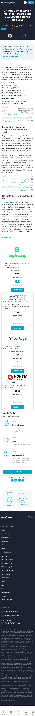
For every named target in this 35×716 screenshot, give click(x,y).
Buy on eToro (7, 237)
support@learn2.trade (12, 616)
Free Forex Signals (7, 559)
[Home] (10, 2)
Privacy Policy (5, 592)
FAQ (2, 585)
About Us (4, 582)
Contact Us (4, 596)
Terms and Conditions (8, 589)
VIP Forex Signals (6, 567)
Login (30, 2)
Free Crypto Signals (7, 563)
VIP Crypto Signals (7, 570)
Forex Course (5, 574)
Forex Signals (5, 534)
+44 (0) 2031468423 (11, 612)
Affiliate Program (6, 600)
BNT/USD (21, 136)
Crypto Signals (6, 537)
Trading (3, 545)
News (3, 530)
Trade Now (17, 290)
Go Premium (17, 472)
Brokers (3, 548)
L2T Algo (4, 556)
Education (4, 541)
